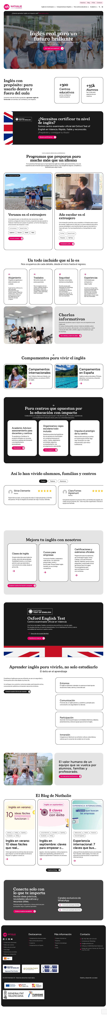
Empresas (93, 832)
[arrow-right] (30, 383)
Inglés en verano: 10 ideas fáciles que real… (18, 844)
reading (16, 832)
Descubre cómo (43, 13)
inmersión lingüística (79, 835)
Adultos (86, 832)
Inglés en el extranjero (47, 7)
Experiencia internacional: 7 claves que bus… (84, 844)
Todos (43, 481)
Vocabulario (10, 835)
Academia (93, 7)
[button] (53, 48)
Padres (52, 481)
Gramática (54, 832)
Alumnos (63, 481)
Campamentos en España (64, 7)
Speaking (23, 832)
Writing (17, 835)
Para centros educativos (80, 7)
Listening (9, 832)
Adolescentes (78, 832)
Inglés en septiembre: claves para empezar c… (52, 844)
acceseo (94, 978)
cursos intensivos (45, 832)
